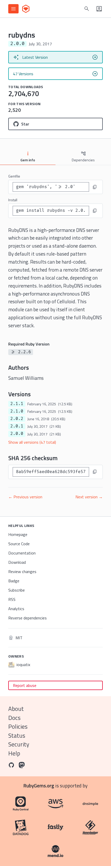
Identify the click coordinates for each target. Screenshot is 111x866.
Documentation (22, 553)
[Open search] (86, 8)
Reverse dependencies (27, 618)
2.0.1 (16, 426)
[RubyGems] (26, 9)
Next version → (89, 497)
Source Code (19, 544)
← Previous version (25, 497)
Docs (14, 717)
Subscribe (16, 590)
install (12, 200)
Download (17, 562)
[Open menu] (13, 8)
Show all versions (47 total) (32, 442)
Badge (13, 581)
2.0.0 (16, 433)
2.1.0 (16, 411)
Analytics (16, 609)
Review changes (22, 571)
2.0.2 (16, 418)
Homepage (17, 534)
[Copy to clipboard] (94, 187)
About (16, 708)
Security (18, 744)
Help (14, 753)
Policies (18, 726)
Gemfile (14, 176)
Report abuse (24, 685)
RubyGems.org (38, 785)
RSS (11, 599)
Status (16, 735)
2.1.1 (16, 403)
